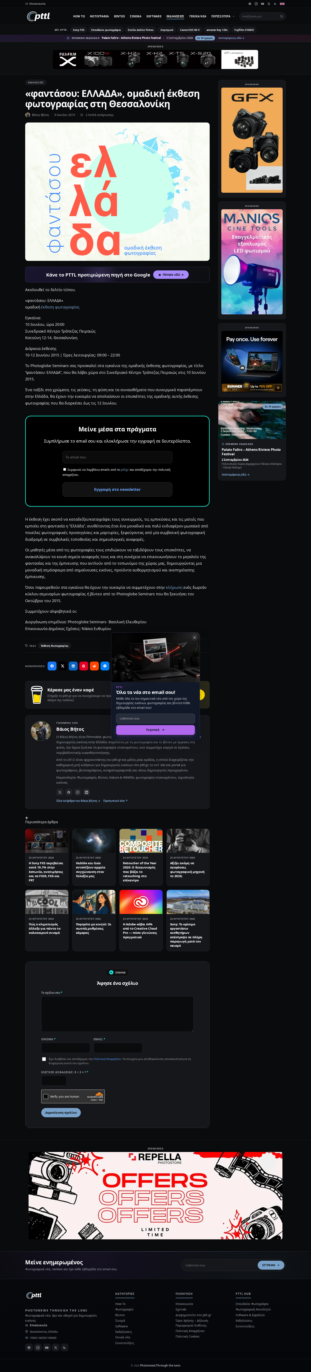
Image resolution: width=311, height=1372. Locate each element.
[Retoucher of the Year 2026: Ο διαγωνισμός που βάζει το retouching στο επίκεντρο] (141, 841)
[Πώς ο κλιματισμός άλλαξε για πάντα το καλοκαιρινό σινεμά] (46, 902)
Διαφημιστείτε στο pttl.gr (193, 1315)
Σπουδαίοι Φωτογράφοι (252, 1304)
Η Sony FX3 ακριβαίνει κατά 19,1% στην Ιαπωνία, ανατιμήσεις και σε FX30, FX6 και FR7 (46, 871)
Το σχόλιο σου (51, 993)
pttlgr (125, 470)
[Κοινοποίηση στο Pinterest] (83, 666)
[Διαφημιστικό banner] (155, 59)
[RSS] (275, 4)
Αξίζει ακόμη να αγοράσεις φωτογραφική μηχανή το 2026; (187, 869)
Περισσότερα (220, 16)
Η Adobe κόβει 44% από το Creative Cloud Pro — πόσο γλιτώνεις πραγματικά (140, 930)
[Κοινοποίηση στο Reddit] (94, 666)
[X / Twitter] (59, 792)
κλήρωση (174, 587)
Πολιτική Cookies (188, 1336)
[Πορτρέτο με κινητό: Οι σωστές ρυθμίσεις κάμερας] (94, 902)
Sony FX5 (78, 30)
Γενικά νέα (197, 16)
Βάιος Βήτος (40, 115)
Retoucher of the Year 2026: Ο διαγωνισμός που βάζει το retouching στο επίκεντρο (140, 871)
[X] (269, 4)
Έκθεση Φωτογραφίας (55, 646)
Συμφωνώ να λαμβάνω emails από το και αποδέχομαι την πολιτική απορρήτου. (116, 472)
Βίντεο (119, 16)
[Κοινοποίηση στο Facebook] (52, 666)
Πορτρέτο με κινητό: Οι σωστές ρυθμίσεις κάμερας (93, 928)
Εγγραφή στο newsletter (117, 489)
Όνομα (48, 1039)
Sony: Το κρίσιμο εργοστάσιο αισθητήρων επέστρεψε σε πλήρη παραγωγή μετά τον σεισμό (186, 935)
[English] (282, 4)
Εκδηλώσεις (175, 16)
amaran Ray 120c (217, 30)
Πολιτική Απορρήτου (107, 1059)
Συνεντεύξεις (124, 1343)
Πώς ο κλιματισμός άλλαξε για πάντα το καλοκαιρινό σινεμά (44, 928)
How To (79, 16)
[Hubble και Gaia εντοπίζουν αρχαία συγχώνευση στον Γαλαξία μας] (94, 841)
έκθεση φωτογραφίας (60, 307)
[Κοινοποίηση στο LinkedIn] (73, 666)
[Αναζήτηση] (281, 16)
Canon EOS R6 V (190, 30)
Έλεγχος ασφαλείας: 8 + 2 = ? (64, 1072)
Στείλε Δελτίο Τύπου (140, 30)
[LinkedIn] (86, 792)
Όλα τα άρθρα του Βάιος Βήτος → (78, 801)
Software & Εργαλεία (250, 1315)
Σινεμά (135, 16)
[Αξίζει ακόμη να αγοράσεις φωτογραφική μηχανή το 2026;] (188, 841)
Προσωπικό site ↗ (115, 801)
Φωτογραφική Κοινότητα (253, 1309)
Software (153, 16)
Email (99, 1039)
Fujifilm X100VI (244, 30)
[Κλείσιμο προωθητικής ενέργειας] (194, 637)
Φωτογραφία (99, 16)
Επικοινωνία (38, 1325)
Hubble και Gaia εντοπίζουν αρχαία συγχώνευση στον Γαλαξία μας (90, 869)
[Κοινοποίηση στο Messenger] (104, 666)
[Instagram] (256, 4)
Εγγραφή (268, 1265)
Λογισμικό (166, 30)
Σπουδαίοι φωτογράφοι (106, 30)
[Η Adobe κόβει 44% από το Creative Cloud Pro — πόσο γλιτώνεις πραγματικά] (141, 902)
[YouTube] (263, 4)
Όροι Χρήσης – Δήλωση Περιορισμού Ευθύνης (192, 1322)
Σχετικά (181, 1309)
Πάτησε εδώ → (173, 275)
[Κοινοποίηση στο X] (62, 666)
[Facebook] (250, 4)
